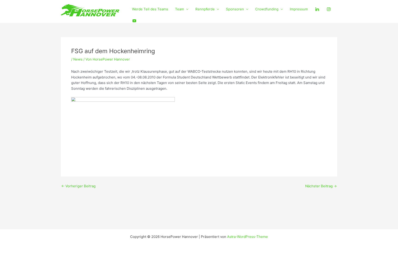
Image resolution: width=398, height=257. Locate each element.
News (77, 59)
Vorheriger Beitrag (78, 186)
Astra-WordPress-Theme (247, 236)
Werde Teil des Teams (150, 9)
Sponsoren (235, 9)
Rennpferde (205, 9)
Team (179, 9)
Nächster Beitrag (321, 186)
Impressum (299, 9)
